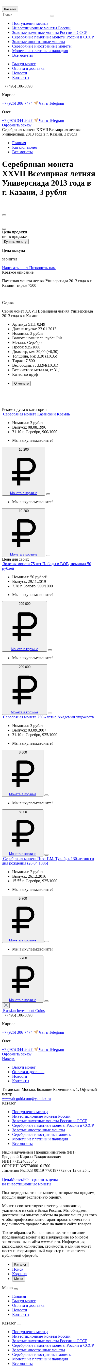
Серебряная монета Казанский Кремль (36, 414)
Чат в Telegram (51, 103)
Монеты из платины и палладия (40, 51)
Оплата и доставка (28, 68)
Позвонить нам (42, 268)
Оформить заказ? (16, 125)
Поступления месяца (30, 23)
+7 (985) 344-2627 (18, 120)
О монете (21, 383)
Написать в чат (15, 268)
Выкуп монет (24, 64)
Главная (19, 143)
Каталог (10, 9)
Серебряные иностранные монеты (42, 46)
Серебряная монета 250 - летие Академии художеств (48, 717)
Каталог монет (25, 147)
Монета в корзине (23, 493)
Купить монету (15, 242)
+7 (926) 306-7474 (18, 103)
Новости (19, 73)
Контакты (20, 77)
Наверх (8, 1058)
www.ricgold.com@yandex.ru (26, 1098)
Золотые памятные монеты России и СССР (49, 32)
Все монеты (22, 55)
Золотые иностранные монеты (38, 41)
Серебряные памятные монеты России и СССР (53, 37)
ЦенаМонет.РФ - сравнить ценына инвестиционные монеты (30, 1181)
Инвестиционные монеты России (41, 28)
